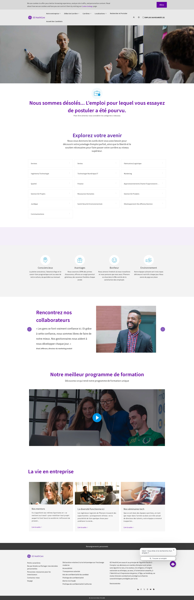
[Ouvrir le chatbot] (173, 564)
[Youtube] (150, 589)
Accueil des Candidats (54, 21)
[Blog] (147, 589)
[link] (37, 527)
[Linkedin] (138, 589)
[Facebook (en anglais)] (141, 589)
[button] (134, 17)
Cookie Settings (87, 6)
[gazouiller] (144, 589)
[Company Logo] (36, 17)
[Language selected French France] (139, 17)
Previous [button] (29, 329)
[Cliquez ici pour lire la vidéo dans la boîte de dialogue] (97, 417)
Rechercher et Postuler (118, 13)
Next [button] (163, 329)
